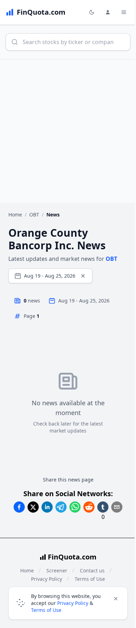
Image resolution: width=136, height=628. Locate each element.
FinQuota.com (72, 557)
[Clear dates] (83, 275)
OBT (34, 214)
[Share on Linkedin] (47, 507)
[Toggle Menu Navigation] (123, 12)
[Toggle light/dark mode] (91, 12)
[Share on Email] (116, 507)
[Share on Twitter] (33, 507)
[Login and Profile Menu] (107, 12)
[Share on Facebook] (19, 507)
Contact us (92, 570)
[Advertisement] (68, 131)
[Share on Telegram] (61, 507)
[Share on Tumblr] (102, 507)
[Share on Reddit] (89, 507)
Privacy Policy (72, 603)
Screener (56, 570)
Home (15, 214)
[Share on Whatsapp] (75, 507)
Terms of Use (46, 610)
